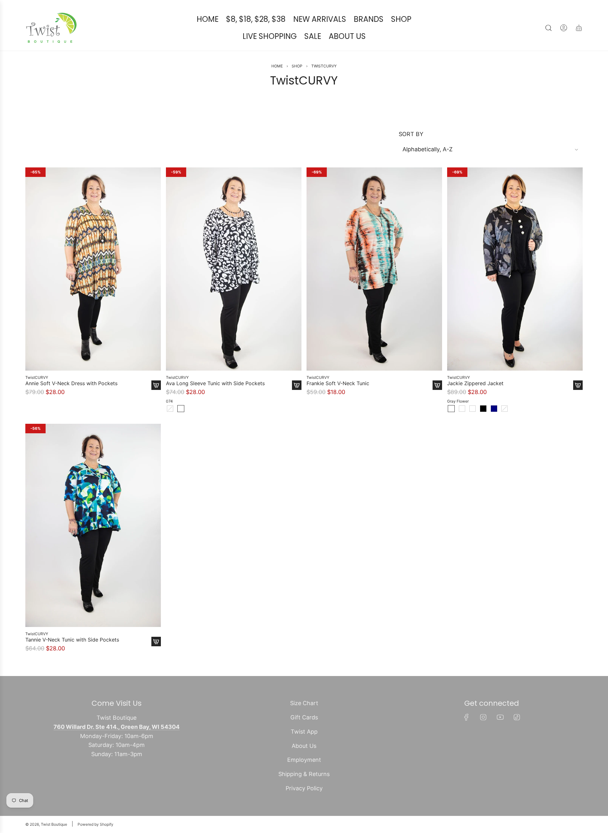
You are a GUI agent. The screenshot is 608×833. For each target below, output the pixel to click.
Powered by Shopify (95, 824)
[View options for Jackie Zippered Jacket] (578, 385)
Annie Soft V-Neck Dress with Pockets (71, 383)
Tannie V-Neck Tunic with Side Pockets (72, 640)
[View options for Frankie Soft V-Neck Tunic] (437, 385)
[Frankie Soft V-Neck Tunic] (374, 269)
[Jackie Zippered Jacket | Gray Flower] (451, 408)
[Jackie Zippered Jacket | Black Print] (462, 408)
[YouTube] (500, 717)
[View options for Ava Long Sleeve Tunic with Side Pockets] (296, 385)
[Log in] (563, 27)
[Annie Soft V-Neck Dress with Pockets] (93, 269)
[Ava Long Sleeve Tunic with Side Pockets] (233, 269)
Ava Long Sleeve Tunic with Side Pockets (215, 383)
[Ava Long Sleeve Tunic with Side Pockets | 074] (181, 408)
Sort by (411, 134)
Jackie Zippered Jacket (475, 383)
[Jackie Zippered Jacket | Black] (483, 408)
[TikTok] (516, 717)
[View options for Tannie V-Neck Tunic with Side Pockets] (156, 641)
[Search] (548, 27)
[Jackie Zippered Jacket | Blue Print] (472, 408)
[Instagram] (483, 717)
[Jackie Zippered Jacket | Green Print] (504, 408)
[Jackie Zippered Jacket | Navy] (494, 408)
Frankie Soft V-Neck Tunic (338, 383)
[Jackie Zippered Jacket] (515, 269)
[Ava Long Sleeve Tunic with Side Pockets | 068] (170, 408)
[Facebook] (466, 717)
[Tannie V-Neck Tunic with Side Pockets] (93, 525)
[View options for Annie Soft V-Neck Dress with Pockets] (156, 385)
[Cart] (578, 27)
